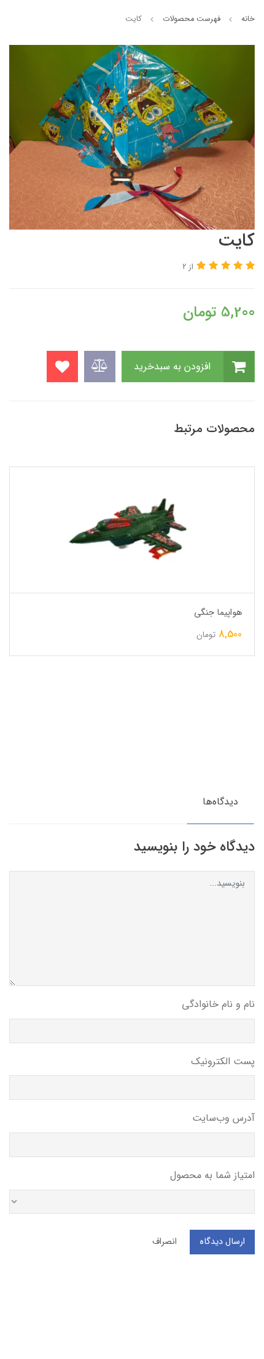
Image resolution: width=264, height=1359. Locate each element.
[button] (249, 266)
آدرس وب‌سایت (223, 1118)
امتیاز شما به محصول (212, 1175)
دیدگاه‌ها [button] (220, 801)
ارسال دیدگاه (222, 1242)
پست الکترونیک (223, 1061)
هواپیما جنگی (218, 613)
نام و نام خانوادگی (218, 1004)
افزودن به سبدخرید (174, 366)
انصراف (164, 1242)
